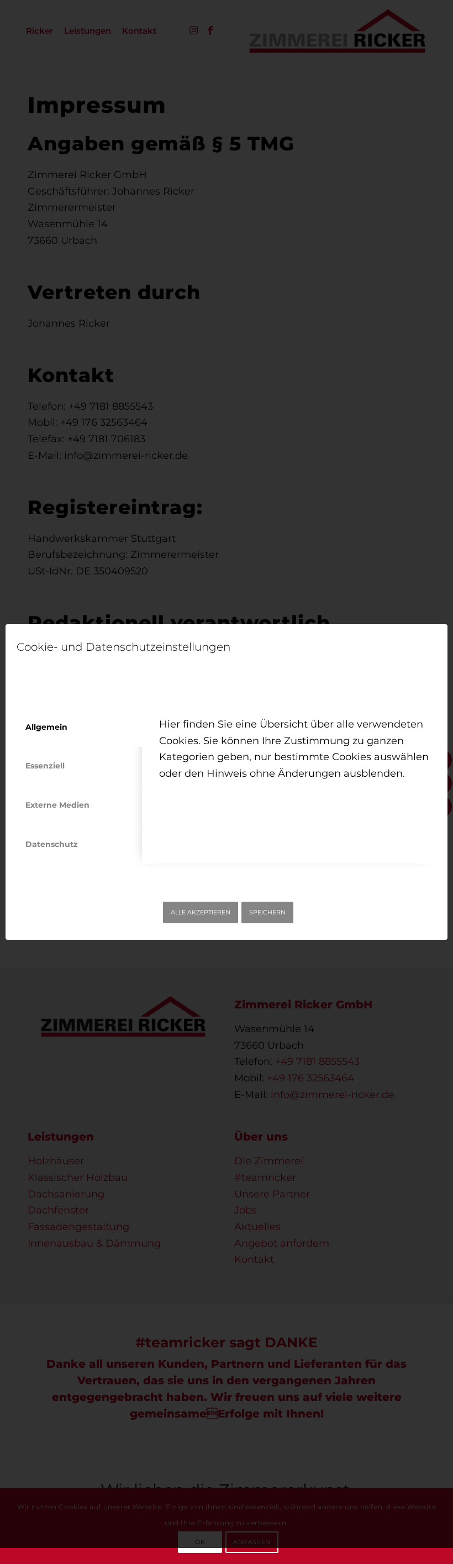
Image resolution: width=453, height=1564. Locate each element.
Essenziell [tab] (45, 766)
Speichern (267, 912)
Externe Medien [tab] (57, 805)
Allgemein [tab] (46, 727)
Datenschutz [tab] (51, 844)
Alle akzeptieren (200, 912)
